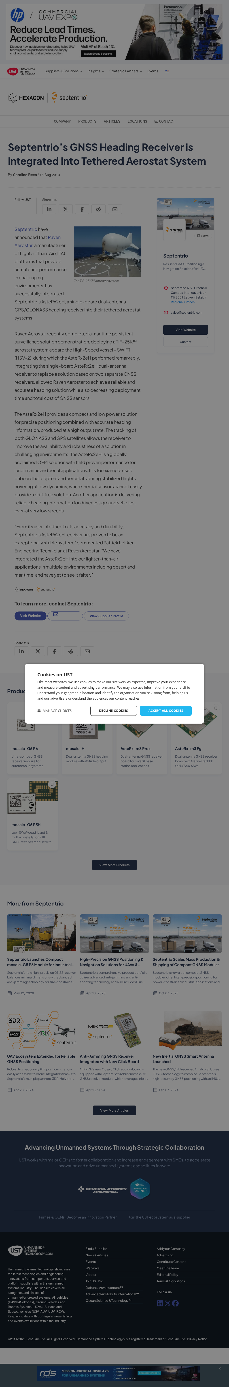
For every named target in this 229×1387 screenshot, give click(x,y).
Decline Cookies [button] (113, 710)
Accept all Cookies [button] (165, 710)
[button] (54, 711)
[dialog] (114, 693)
